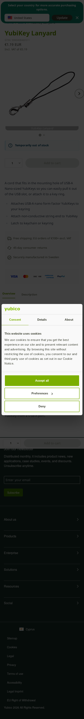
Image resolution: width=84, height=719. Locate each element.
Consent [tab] (15, 319)
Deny (42, 406)
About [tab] (69, 319)
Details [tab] (42, 319)
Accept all (42, 380)
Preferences (39, 393)
